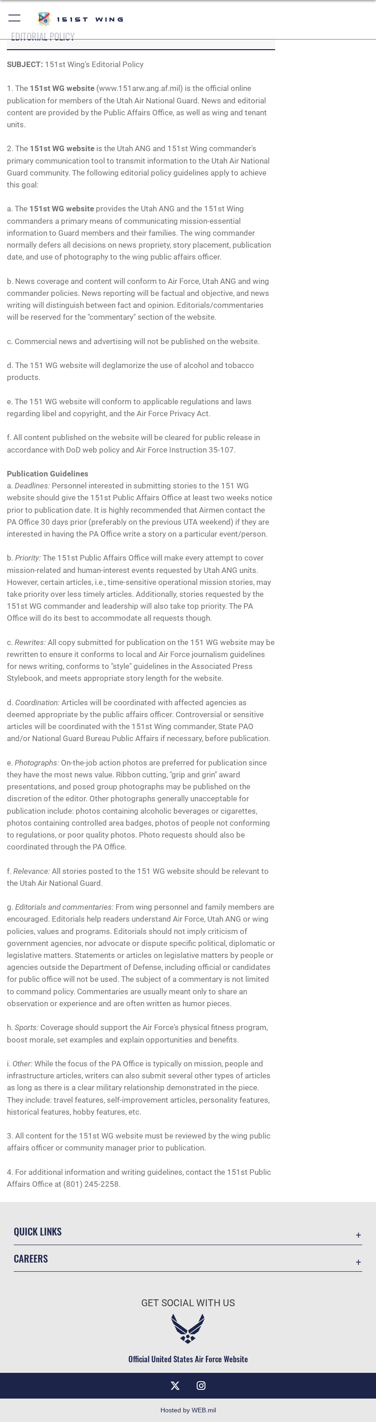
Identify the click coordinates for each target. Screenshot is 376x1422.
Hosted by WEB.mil (188, 1410)
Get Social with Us (188, 1303)
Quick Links (37, 1231)
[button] (15, 19)
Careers (31, 1258)
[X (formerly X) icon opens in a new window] (175, 1386)
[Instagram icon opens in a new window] (201, 1386)
